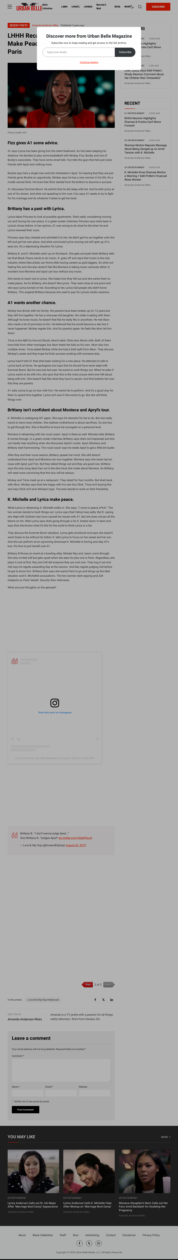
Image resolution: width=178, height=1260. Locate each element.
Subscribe (125, 52)
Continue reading (89, 62)
